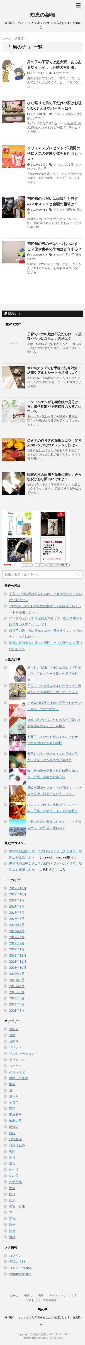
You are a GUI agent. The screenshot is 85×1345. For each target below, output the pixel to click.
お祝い (70, 114)
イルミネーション (21, 1053)
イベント (59, 114)
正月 (12, 1157)
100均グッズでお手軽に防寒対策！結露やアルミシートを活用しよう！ (54, 370)
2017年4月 (16, 931)
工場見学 (15, 1115)
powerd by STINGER (49, 1337)
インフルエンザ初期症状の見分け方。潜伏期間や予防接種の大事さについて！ (54, 406)
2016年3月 (16, 1010)
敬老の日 (15, 1121)
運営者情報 (50, 1300)
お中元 (14, 1029)
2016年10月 (17, 968)
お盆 (12, 1035)
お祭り (14, 1041)
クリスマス (60, 164)
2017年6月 (16, 919)
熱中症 (14, 1170)
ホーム (14, 1295)
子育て (57, 73)
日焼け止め (17, 1145)
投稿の (17, 1262)
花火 (12, 1219)
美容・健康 (17, 1206)
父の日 (14, 1176)
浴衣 (12, 1164)
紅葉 (12, 1200)
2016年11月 (17, 961)
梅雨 (12, 1151)
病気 (12, 1188)
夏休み (14, 1096)
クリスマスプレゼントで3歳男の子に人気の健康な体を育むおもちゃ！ (54, 153)
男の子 (67, 73)
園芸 (12, 1084)
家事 (12, 1108)
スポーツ (15, 1066)
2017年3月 (16, 937)
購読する (14, 314)
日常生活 (15, 1139)
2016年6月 (16, 992)
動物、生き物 (18, 1078)
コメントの (20, 1268)
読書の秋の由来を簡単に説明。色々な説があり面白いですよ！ (54, 476)
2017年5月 (16, 925)
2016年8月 (16, 980)
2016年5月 (16, 998)
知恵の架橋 (42, 15)
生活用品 (15, 1182)
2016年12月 (17, 955)
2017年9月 (16, 900)
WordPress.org (20, 1274)
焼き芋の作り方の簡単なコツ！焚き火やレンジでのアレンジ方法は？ (54, 442)
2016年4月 (16, 1004)
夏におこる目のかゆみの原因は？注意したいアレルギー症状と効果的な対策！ (54, 673)
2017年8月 (16, 906)
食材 (12, 1237)
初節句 (70, 210)
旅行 (12, 1133)
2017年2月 (16, 943)
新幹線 (14, 1127)
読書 (12, 1231)
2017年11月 (17, 888)
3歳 (71, 164)
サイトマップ (58, 1295)
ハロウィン (17, 1072)
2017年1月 (16, 949)
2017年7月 (16, 913)
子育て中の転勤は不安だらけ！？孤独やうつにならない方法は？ (54, 336)
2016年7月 (16, 986)
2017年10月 (17, 894)
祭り (12, 1194)
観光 (12, 1225)
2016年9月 (16, 974)
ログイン (15, 1255)
